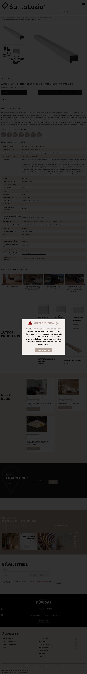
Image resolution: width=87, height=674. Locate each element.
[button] (63, 322)
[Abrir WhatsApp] (83, 669)
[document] (43, 337)
